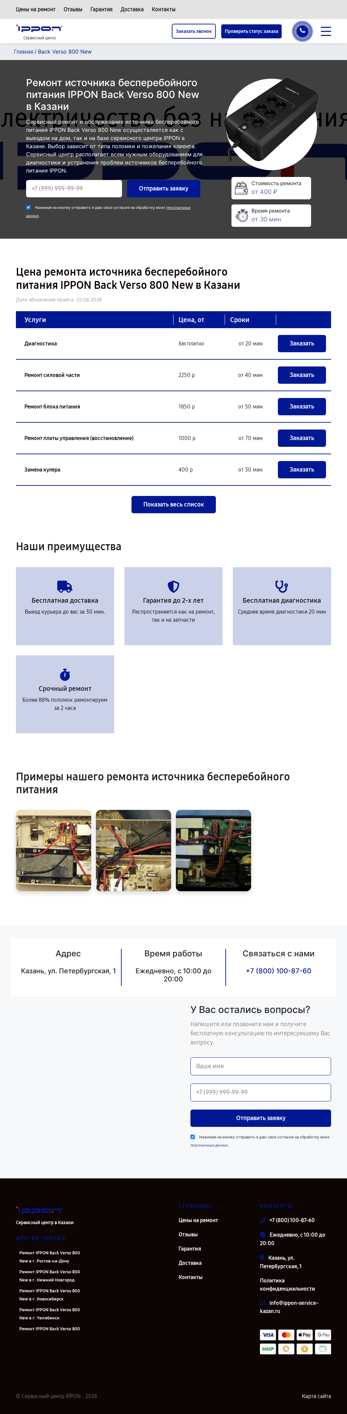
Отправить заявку (163, 188)
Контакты (164, 9)
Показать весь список (173, 504)
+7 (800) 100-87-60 (278, 971)
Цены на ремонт (36, 9)
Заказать (302, 343)
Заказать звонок (194, 31)
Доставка (132, 9)
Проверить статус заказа (251, 31)
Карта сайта (316, 1396)
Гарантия (101, 9)
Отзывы (73, 9)
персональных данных (209, 1145)
